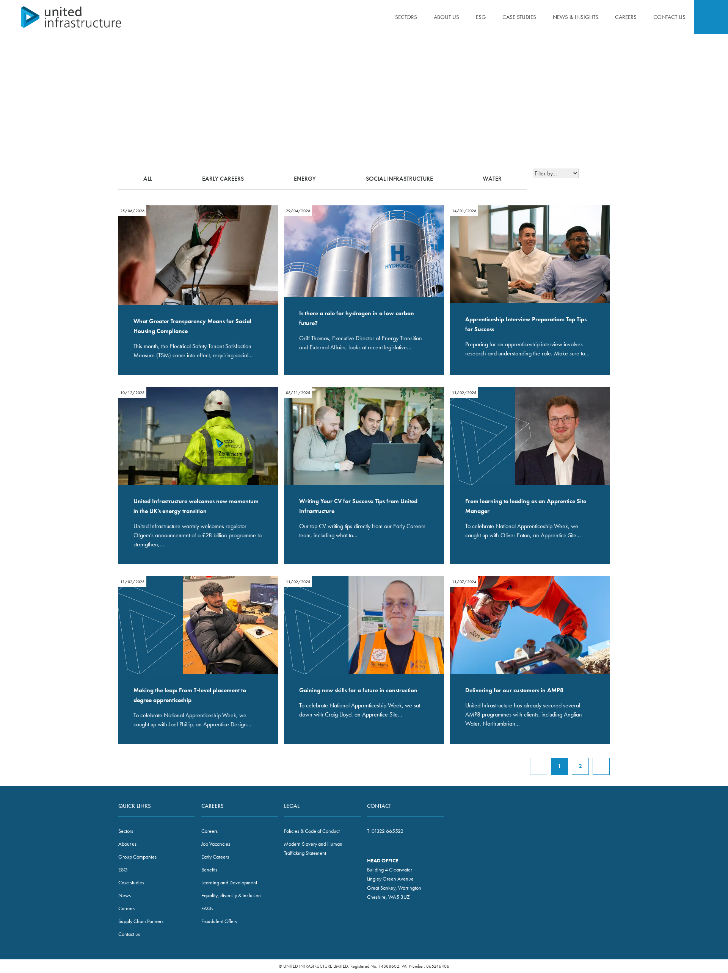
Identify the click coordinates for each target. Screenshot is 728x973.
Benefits (209, 869)
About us (446, 17)
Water (492, 179)
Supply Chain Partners (140, 921)
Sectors (406, 17)
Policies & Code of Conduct (312, 831)
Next (601, 766)
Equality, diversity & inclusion (231, 895)
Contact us (669, 17)
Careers (626, 17)
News (124, 895)
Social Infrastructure (399, 179)
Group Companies (137, 856)
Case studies (519, 17)
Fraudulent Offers (219, 921)
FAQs (207, 908)
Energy (305, 179)
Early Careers (223, 179)
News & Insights (575, 17)
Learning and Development (229, 882)
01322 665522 (387, 831)
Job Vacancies (215, 843)
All (147, 179)
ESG (481, 17)
